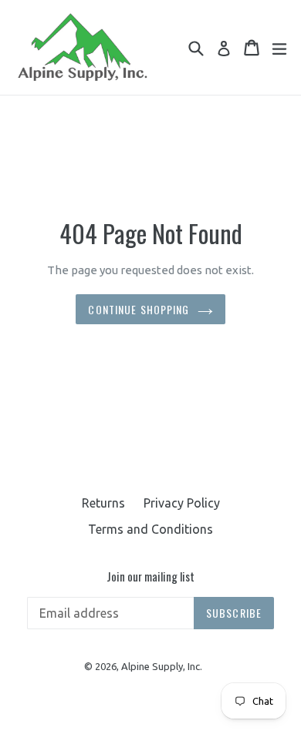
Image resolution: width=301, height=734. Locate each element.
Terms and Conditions (150, 529)
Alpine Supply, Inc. (161, 666)
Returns (103, 503)
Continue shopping (138, 309)
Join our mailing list (150, 576)
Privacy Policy (182, 503)
